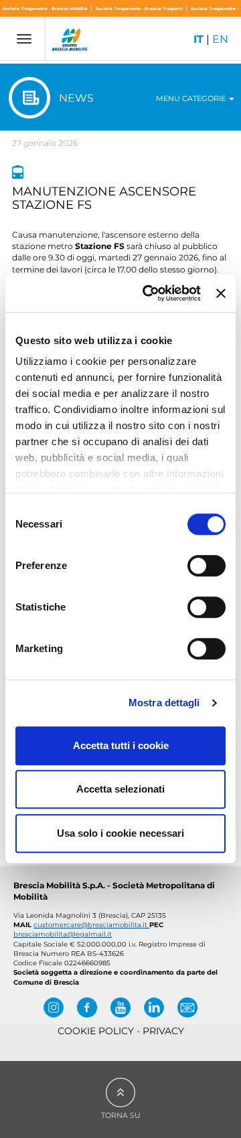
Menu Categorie (192, 98)
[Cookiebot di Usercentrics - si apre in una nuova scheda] (149, 293)
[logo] (70, 41)
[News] (17, 172)
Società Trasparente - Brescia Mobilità (46, 8)
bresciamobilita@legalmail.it (62, 934)
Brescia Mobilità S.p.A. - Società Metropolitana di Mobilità (114, 891)
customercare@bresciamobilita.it (91, 924)
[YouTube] (120, 1007)
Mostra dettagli (164, 702)
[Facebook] (87, 1007)
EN (220, 39)
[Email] (187, 1007)
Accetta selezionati (120, 789)
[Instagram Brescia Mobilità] (54, 1007)
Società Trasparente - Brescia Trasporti (140, 8)
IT (198, 39)
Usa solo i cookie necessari (120, 833)
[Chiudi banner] (221, 293)
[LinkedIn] (154, 1007)
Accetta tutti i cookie (121, 745)
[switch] (206, 565)
